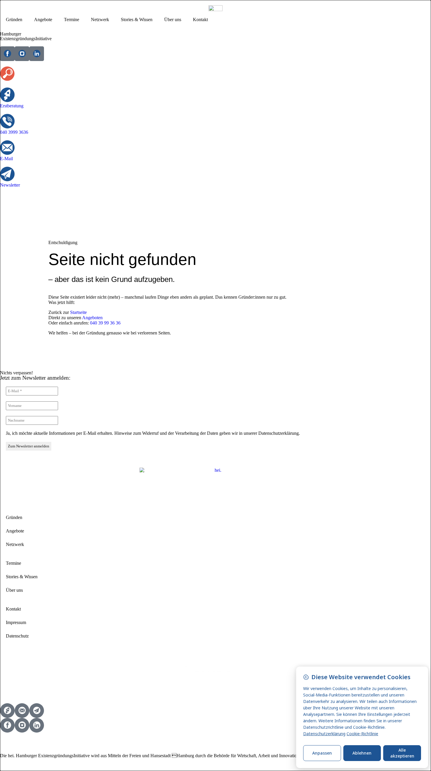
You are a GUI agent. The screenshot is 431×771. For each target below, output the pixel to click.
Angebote (43, 19)
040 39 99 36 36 (105, 322)
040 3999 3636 (14, 132)
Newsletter (10, 184)
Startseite (78, 312)
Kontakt (200, 19)
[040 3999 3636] (7, 121)
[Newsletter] (7, 174)
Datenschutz (17, 635)
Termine (71, 19)
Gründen (14, 19)
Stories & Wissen (136, 19)
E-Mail (6, 158)
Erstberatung (11, 105)
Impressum (16, 622)
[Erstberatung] (7, 94)
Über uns (172, 19)
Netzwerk (100, 19)
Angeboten (92, 317)
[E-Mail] (7, 147)
